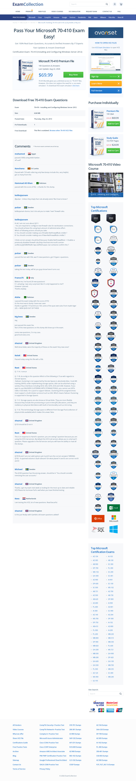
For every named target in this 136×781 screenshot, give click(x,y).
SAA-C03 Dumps (102, 729)
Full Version (96, 90)
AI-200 (110, 630)
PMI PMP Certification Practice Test (53, 756)
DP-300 (110, 618)
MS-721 (111, 650)
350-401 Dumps (102, 751)
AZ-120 (95, 673)
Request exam (91, 11)
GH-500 (95, 665)
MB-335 (111, 669)
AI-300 (95, 611)
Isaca (95, 17)
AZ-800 (110, 626)
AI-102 (110, 622)
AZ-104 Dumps (101, 725)
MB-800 (95, 638)
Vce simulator (74, 11)
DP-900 (95, 642)
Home (18, 11)
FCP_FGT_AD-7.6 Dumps (105, 764)
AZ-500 (95, 595)
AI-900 (110, 603)
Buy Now (73, 74)
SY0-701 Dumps (75, 725)
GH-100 (111, 661)
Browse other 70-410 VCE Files (61, 130)
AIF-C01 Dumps (75, 743)
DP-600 (95, 583)
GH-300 (95, 576)
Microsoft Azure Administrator (51, 738)
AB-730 (110, 595)
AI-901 (110, 580)
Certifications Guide (20, 743)
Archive (16, 751)
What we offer (18, 734)
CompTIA (47, 17)
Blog (14, 756)
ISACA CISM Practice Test (49, 764)
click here (75, 86)
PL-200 (95, 634)
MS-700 (95, 618)
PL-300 (110, 568)
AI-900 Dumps (74, 734)
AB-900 (95, 564)
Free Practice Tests (20, 747)
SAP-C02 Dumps (75, 738)
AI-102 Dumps (101, 743)
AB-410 (95, 626)
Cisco (40, 17)
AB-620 (95, 599)
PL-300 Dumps (101, 747)
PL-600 (110, 646)
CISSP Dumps (74, 764)
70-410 (32, 23)
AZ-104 (95, 556)
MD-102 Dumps (75, 756)
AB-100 (110, 560)
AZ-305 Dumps (101, 738)
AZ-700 (110, 591)
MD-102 (96, 572)
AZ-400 (95, 603)
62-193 (95, 681)
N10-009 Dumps (75, 747)
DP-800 (110, 599)
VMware (103, 17)
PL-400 (95, 607)
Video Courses (57, 11)
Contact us (107, 11)
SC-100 (110, 583)
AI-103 (110, 556)
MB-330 (111, 642)
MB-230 (111, 634)
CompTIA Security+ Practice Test (52, 725)
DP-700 (95, 568)
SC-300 (110, 564)
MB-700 (111, 665)
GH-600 (95, 661)
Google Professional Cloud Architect (53, 760)
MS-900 (95, 677)
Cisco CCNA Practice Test (49, 743)
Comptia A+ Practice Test (49, 734)
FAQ (118, 11)
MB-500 (95, 653)
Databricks (82, 17)
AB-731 (95, 591)
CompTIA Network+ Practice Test (52, 729)
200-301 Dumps (75, 729)
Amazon (56, 17)
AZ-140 (95, 615)
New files (42, 11)
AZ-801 (110, 607)
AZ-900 (95, 580)
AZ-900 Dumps (74, 751)
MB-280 (95, 657)
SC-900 (110, 611)
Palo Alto (112, 17)
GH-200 (95, 650)
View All (120, 17)
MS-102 (111, 587)
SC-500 (95, 587)
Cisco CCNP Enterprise (48, 747)
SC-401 (110, 576)
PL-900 (95, 630)
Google (64, 17)
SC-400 (110, 673)
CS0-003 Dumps (102, 756)
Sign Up (94, 76)
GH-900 (111, 653)
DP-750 (95, 622)
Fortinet (72, 17)
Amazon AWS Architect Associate (52, 751)
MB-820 (95, 646)
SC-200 (110, 572)
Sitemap (16, 760)
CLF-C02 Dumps (75, 760)
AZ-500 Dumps (101, 760)
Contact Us (17, 764)
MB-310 (111, 638)
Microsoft (32, 17)
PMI (89, 17)
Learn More (96, 83)
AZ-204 (110, 615)
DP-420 (110, 657)
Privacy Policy (45, 769)
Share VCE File (18, 738)
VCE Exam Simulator (102, 47)
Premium (29, 11)
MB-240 (111, 677)
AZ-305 (95, 560)
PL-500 (95, 669)
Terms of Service (19, 769)
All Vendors (17, 725)
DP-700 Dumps (102, 734)
